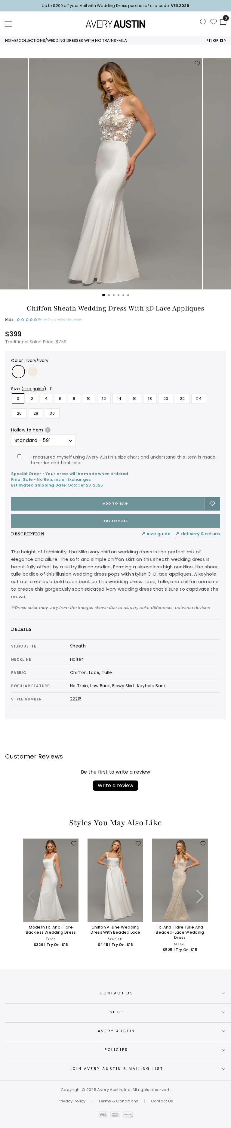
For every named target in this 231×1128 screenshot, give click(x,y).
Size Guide (156, 534)
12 (104, 398)
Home (11, 40)
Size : (32, 389)
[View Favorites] (214, 22)
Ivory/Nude (33, 372)
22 (182, 398)
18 (150, 398)
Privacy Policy (72, 1101)
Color (29, 360)
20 (165, 398)
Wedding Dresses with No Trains (81, 40)
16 (135, 398)
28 (35, 413)
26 (19, 413)
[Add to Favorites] (197, 63)
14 (119, 398)
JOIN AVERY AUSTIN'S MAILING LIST (116, 1068)
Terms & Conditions (118, 1101)
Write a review (116, 785)
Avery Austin (116, 1031)
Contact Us (117, 993)
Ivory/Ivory (18, 372)
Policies (116, 1049)
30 (52, 413)
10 (89, 398)
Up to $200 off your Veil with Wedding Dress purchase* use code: (115, 5)
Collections (32, 40)
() (33, 389)
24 (199, 398)
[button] (27, 319)
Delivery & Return (197, 534)
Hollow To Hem (27, 430)
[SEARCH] (203, 22)
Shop (116, 1012)
